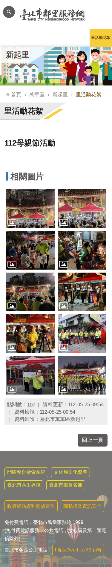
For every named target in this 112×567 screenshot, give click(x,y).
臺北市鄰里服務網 (56, 14)
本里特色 (78, 37)
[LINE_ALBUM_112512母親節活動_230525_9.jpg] (82, 333)
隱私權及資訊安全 (82, 506)
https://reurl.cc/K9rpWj (78, 549)
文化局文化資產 (70, 472)
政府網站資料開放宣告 (31, 506)
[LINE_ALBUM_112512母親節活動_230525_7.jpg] (82, 292)
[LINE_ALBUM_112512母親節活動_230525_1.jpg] (82, 375)
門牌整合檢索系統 (26, 472)
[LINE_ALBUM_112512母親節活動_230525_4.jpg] (30, 250)
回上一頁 (92, 440)
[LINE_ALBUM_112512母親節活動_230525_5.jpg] (82, 250)
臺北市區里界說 (24, 484)
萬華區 (37, 94)
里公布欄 (11, 37)
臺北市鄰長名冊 (65, 484)
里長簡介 (34, 37)
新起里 (60, 94)
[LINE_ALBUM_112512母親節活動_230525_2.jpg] (30, 208)
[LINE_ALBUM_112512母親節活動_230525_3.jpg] (82, 208)
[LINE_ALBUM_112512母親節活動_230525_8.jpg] (30, 333)
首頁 (16, 94)
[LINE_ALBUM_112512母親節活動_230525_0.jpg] (30, 375)
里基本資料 (56, 37)
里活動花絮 (101, 37)
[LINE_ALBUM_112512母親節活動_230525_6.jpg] (30, 292)
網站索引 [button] (9, 12)
